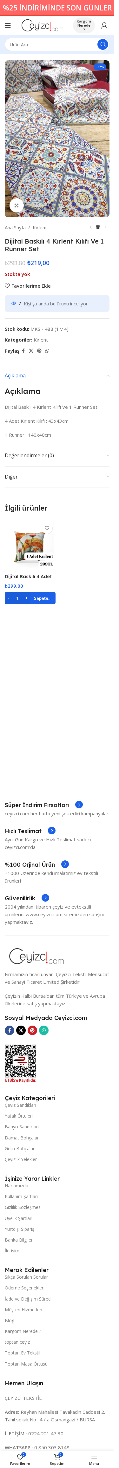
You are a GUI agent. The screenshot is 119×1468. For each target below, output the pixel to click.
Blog (9, 1320)
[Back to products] (98, 227)
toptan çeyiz (17, 1342)
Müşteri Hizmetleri (23, 1310)
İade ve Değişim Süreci (28, 1299)
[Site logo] (42, 25)
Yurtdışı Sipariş (19, 1229)
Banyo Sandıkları (22, 1127)
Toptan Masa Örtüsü (26, 1364)
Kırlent (40, 227)
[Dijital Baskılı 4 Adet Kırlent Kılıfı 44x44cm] (30, 544)
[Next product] (105, 227)
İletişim (12, 1251)
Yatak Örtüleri (19, 1116)
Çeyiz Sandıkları (20, 1105)
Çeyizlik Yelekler (21, 1159)
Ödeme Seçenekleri (24, 1288)
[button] (30, 598)
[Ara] (102, 44)
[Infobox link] (44, 805)
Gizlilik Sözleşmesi (23, 1207)
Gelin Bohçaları (20, 1148)
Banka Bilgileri (19, 1240)
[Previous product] (90, 227)
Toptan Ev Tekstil (22, 1353)
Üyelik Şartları (18, 1218)
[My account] (104, 25)
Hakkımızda (16, 1186)
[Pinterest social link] (39, 351)
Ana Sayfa (15, 227)
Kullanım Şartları (21, 1196)
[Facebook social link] (23, 351)
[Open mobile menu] (8, 25)
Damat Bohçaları (22, 1138)
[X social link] (31, 351)
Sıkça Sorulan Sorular (26, 1277)
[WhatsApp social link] (47, 351)
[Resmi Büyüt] (17, 205)
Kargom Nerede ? (84, 25)
